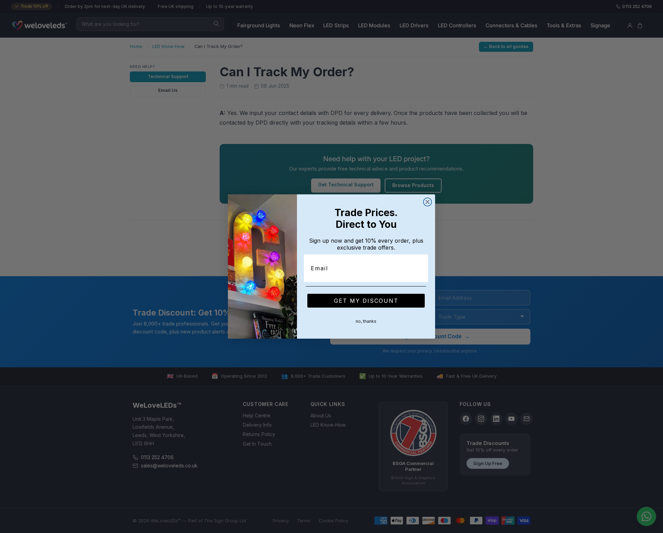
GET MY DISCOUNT (366, 300)
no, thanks (366, 321)
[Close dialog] (427, 202)
